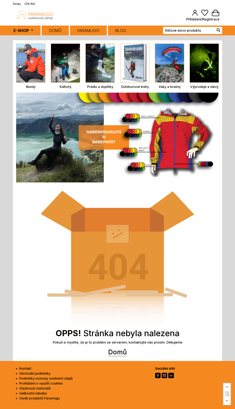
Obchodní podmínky (34, 373)
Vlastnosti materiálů (35, 388)
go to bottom (227, 401)
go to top (227, 386)
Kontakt (25, 368)
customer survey (227, 393)
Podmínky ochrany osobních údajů (46, 378)
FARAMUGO (88, 30)
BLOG (120, 30)
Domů (55, 30)
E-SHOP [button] (22, 30)
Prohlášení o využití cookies (41, 383)
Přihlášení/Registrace (202, 19)
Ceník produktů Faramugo (39, 398)
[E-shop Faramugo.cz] (35, 15)
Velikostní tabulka (33, 393)
